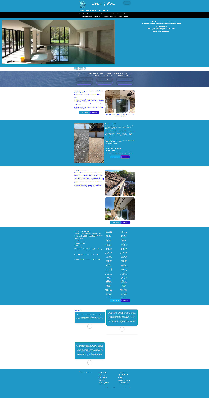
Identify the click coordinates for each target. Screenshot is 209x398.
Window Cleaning (90, 13)
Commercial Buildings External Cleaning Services (112, 16)
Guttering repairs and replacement (123, 13)
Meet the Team (97, 16)
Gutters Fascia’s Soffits (109, 13)
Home (80, 13)
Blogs (84, 13)
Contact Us (126, 16)
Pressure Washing (99, 13)
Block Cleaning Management (86, 16)
